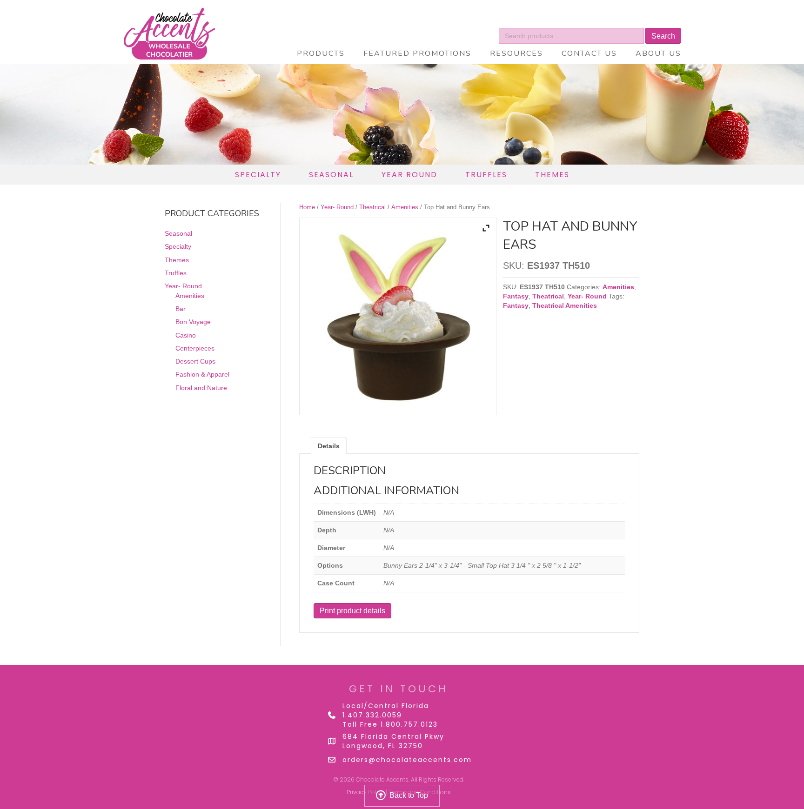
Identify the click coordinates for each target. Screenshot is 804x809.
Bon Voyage (193, 321)
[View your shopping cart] (649, 21)
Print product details (352, 611)
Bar (180, 308)
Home (307, 207)
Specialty (178, 246)
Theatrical (372, 207)
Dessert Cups (195, 361)
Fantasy (516, 296)
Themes (177, 260)
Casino (185, 334)
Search (663, 36)
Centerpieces (194, 348)
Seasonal (178, 233)
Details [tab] (329, 446)
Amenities (404, 207)
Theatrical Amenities (564, 305)
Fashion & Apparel (202, 374)
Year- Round (337, 207)
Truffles (176, 273)
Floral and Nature (201, 387)
